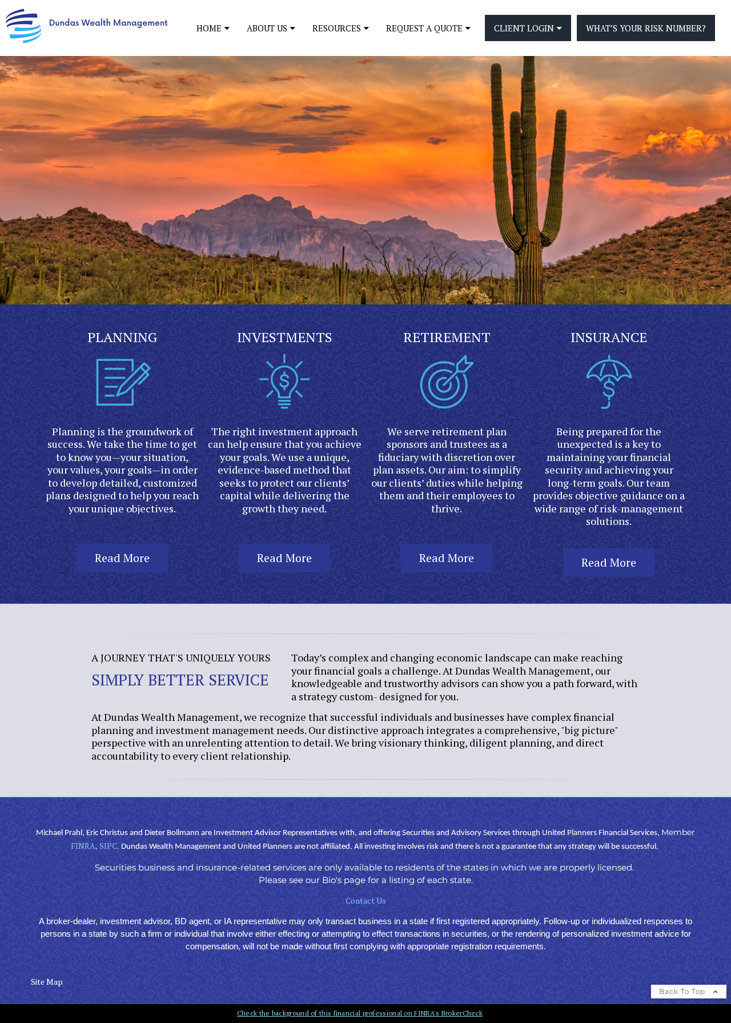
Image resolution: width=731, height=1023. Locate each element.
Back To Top (683, 991)
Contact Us (366, 900)
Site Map (47, 981)
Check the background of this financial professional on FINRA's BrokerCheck (360, 1013)
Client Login (524, 28)
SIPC (108, 845)
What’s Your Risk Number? (646, 28)
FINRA (83, 845)
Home (209, 28)
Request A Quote (424, 28)
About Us (267, 28)
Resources (336, 28)
